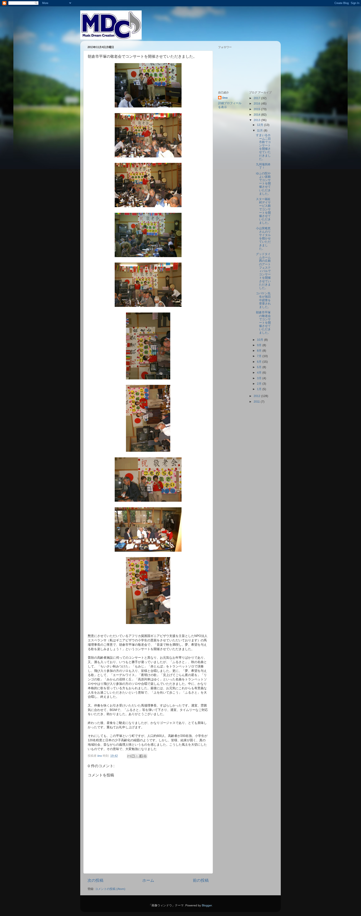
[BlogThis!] (133, 756)
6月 (259, 361)
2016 (257, 103)
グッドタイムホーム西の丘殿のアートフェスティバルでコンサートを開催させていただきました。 (263, 271)
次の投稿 (95, 880)
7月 (259, 356)
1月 (259, 389)
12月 (260, 124)
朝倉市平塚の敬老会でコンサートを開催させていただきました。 (263, 322)
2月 (259, 383)
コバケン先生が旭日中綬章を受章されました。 (263, 300)
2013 (257, 120)
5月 (259, 367)
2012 (257, 396)
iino (225, 97)
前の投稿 (201, 880)
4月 (259, 372)
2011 (257, 401)
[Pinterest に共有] (145, 756)
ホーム (148, 880)
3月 (259, 378)
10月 (260, 339)
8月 (259, 350)
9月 (259, 345)
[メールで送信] (129, 756)
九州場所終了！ (263, 166)
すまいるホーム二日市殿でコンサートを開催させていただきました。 (263, 147)
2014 (257, 114)
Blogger (207, 905)
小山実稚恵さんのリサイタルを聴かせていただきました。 (263, 238)
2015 (257, 109)
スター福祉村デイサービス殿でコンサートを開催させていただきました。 (263, 211)
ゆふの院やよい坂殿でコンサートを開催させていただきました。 (263, 183)
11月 (260, 130)
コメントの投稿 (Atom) (110, 888)
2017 (257, 98)
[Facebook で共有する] (141, 756)
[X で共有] (137, 756)
